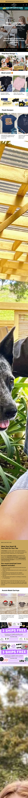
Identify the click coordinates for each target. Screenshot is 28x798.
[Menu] (1, 4)
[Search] (4, 4)
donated (18, 50)
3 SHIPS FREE (4, 594)
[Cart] (26, 4)
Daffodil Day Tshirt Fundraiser (14, 1)
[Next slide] (25, 63)
